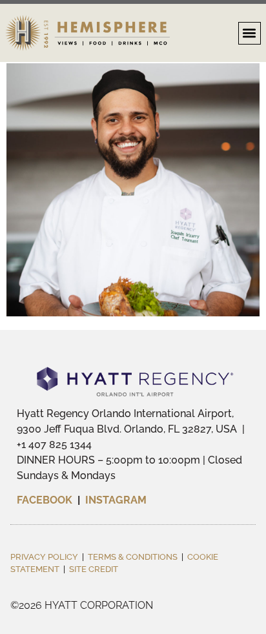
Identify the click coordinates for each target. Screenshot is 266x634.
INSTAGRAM (116, 500)
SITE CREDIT (93, 569)
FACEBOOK (46, 500)
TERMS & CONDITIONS (133, 557)
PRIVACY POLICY (44, 557)
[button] (249, 33)
